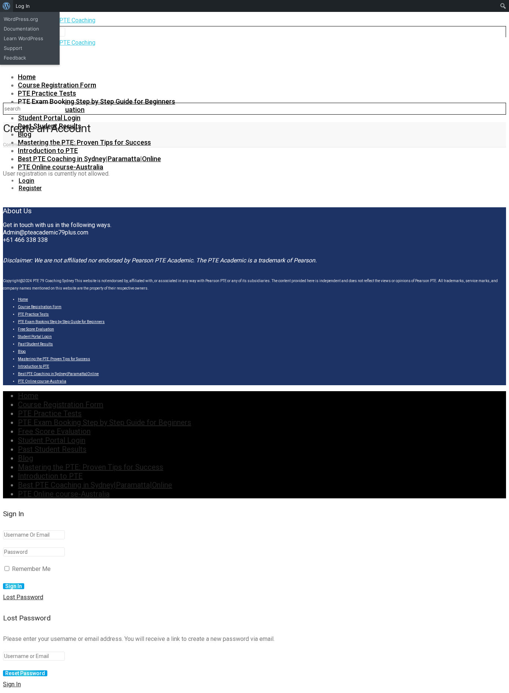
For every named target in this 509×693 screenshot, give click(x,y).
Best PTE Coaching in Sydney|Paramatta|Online (89, 159)
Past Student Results (35, 344)
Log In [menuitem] (23, 6)
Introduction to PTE (48, 150)
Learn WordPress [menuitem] (23, 38)
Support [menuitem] (13, 48)
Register (30, 188)
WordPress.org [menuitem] (21, 19)
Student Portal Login (49, 118)
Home (27, 77)
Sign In (12, 684)
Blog (22, 351)
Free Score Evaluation (36, 329)
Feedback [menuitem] (15, 58)
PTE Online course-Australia (60, 167)
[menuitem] (6, 6)
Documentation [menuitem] (21, 29)
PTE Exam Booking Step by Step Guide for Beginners (96, 101)
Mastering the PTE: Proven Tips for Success (84, 142)
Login (26, 180)
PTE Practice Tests (47, 93)
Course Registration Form (57, 85)
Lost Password (23, 597)
